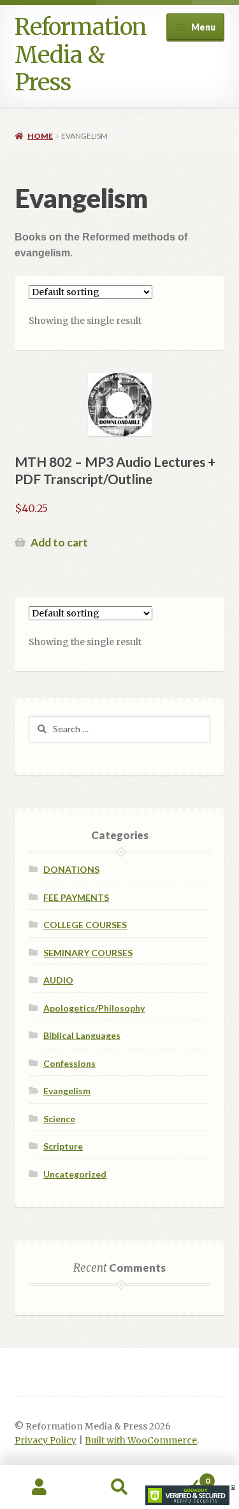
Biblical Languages (81, 1035)
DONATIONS (71, 869)
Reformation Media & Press (81, 55)
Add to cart (59, 542)
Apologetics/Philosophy (94, 1008)
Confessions (69, 1063)
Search (119, 1487)
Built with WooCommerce (141, 1440)
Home (40, 136)
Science (59, 1118)
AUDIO (58, 980)
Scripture (63, 1146)
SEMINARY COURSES (88, 952)
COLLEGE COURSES (85, 924)
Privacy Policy (45, 1440)
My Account (40, 1487)
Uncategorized (74, 1174)
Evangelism (67, 1090)
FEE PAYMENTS (76, 897)
